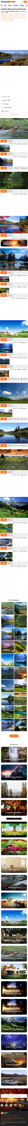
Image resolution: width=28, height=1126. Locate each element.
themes (23, 17)
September (3, 1101)
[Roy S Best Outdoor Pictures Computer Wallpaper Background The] (7, 699)
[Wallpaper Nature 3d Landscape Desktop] (7, 673)
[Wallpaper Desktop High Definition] (20, 699)
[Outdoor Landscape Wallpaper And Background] (20, 608)
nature (23, 14)
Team (6, 1115)
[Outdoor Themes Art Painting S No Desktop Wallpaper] (20, 673)
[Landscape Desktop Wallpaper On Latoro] (20, 712)
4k (1, 5)
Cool (18, 1099)
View (3, 141)
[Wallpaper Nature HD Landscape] (7, 634)
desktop (11, 14)
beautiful (4, 17)
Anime (10, 5)
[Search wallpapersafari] (2, 1096)
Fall (12, 1101)
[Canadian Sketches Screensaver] (20, 634)
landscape (4, 14)
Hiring (14, 1115)
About (2, 1115)
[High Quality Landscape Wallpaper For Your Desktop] (7, 686)
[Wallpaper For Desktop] (20, 660)
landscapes (4, 20)
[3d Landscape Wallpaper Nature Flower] (20, 725)
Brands (22, 5)
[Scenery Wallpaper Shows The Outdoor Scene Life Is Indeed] (7, 660)
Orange (9, 1101)
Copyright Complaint (6, 1118)
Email (18, 1115)
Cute (20, 1099)
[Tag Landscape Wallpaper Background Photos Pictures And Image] (20, 647)
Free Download (14, 114)
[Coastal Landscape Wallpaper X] (7, 647)
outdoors (10, 17)
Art (5, 5)
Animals (16, 5)
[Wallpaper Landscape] (7, 712)
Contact (10, 1115)
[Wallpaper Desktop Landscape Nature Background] (20, 621)
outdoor (17, 14)
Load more (14, 736)
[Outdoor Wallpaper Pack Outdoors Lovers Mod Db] (7, 621)
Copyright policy (15, 1118)
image (11, 20)
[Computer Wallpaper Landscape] (20, 686)
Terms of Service (9, 1119)
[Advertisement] (14, 35)
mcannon (6, 111)
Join (25, 2)
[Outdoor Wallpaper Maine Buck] (7, 608)
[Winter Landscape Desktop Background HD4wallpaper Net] (7, 725)
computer (17, 17)
